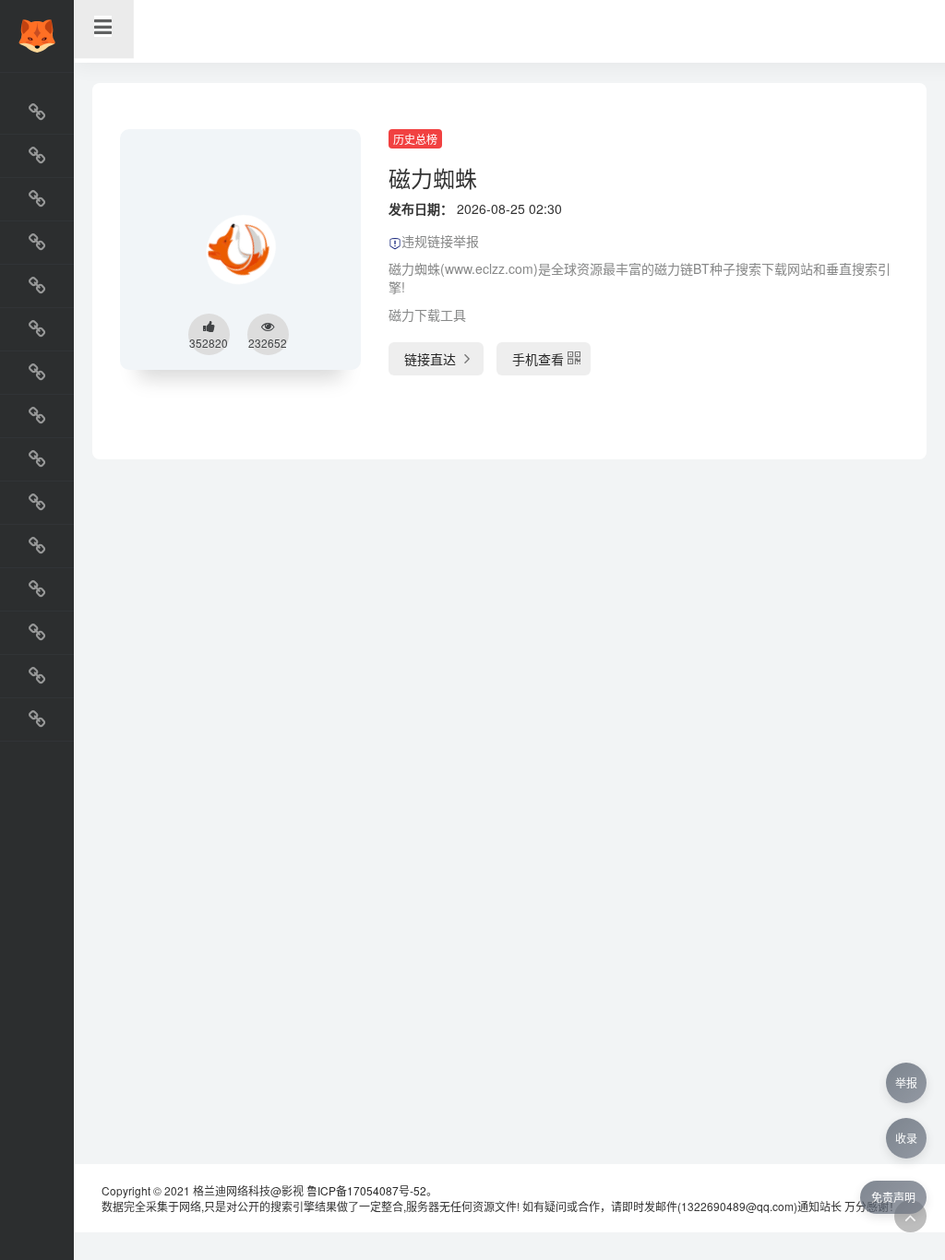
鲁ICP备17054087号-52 (366, 1190)
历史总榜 (415, 139)
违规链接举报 (440, 241)
